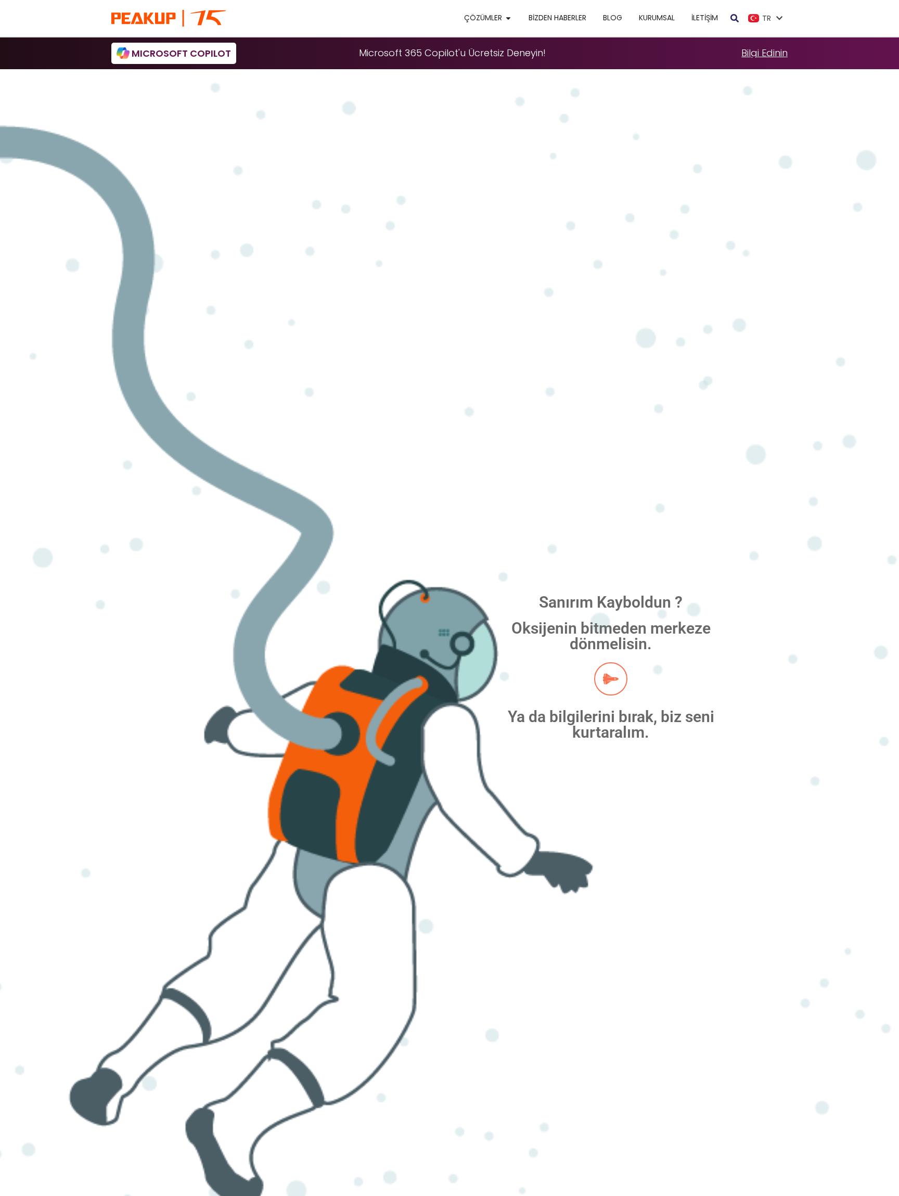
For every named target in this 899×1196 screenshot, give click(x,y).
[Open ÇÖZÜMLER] (508, 17)
